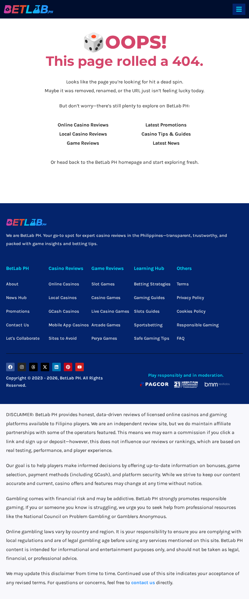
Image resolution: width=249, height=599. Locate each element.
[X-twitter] (45, 367)
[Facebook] (10, 367)
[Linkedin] (56, 367)
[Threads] (33, 367)
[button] (239, 9)
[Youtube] (79, 367)
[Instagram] (22, 367)
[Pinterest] (68, 367)
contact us (143, 582)
